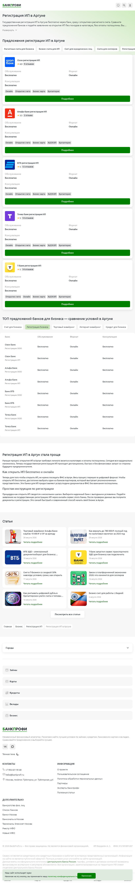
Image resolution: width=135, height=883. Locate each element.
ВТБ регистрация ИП (28, 163)
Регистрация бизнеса (37, 327)
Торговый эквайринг (64, 327)
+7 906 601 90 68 (13, 770)
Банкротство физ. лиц (13, 805)
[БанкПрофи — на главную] (13, 5)
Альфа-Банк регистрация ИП (32, 111)
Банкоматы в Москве (13, 819)
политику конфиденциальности (62, 876)
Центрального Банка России (61, 861)
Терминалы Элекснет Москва (17, 824)
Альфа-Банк (11, 368)
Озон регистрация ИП (28, 60)
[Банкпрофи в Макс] (12, 746)
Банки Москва (9, 814)
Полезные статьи (66, 792)
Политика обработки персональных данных (79, 779)
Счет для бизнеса (13, 327)
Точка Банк (10, 415)
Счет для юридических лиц (78, 49)
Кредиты (15, 692)
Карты (13, 681)
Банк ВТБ (9, 391)
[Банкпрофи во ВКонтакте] (5, 746)
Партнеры (62, 783)
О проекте (62, 769)
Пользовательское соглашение (73, 774)
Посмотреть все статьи (67, 614)
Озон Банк (10, 344)
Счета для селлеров (107, 49)
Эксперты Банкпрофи (68, 788)
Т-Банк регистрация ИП (29, 265)
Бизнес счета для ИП (49, 49)
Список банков (10, 810)
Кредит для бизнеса (116, 327)
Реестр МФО (8, 828)
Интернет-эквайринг (90, 327)
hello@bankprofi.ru (15, 775)
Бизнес (14, 715)
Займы (13, 670)
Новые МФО (8, 833)
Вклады (14, 704)
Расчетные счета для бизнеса (19, 49)
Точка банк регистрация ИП (31, 214)
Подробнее (67, 98)
